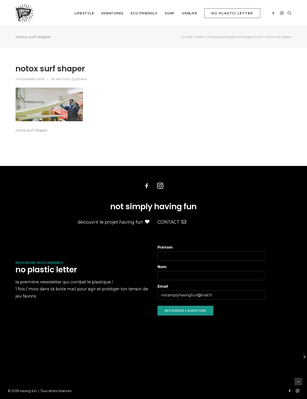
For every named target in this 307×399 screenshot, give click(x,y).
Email (163, 286)
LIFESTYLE (84, 13)
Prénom (165, 247)
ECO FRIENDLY (144, 13)
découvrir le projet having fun (110, 222)
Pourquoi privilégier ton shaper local (234, 37)
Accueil (186, 37)
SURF (170, 13)
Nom (162, 267)
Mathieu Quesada (71, 79)
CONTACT (169, 222)
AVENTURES (112, 13)
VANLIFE (189, 13)
